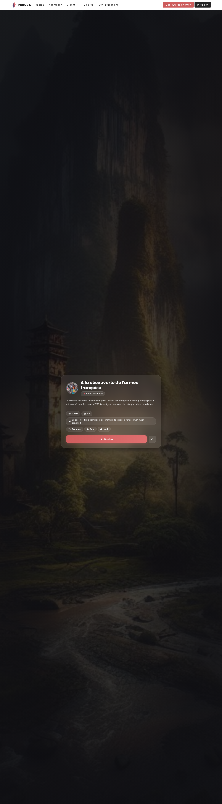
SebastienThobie (94, 393)
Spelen (108, 439)
